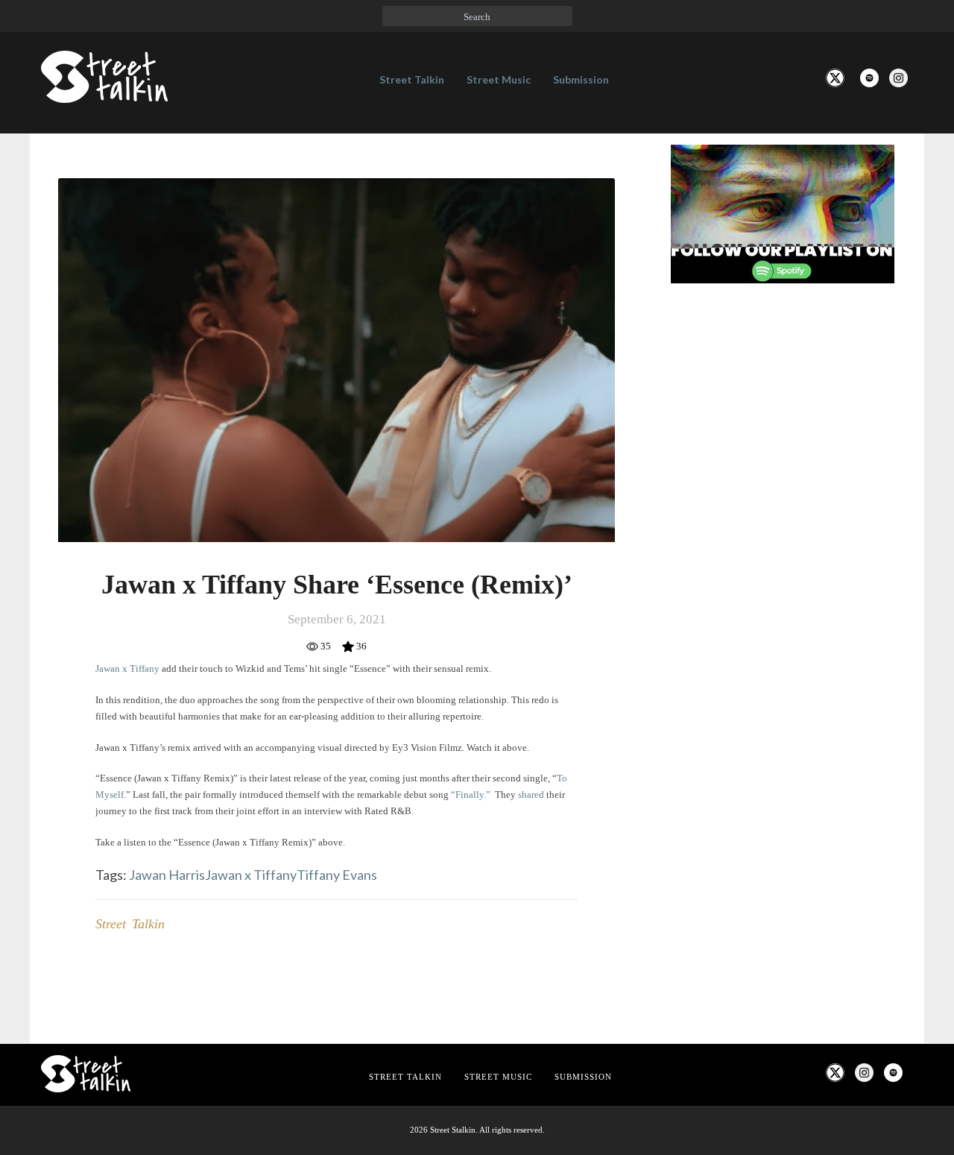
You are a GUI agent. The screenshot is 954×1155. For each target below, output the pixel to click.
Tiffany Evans (337, 874)
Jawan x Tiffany (251, 874)
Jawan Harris (167, 874)
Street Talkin (411, 79)
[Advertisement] (782, 543)
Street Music (499, 79)
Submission (581, 79)
